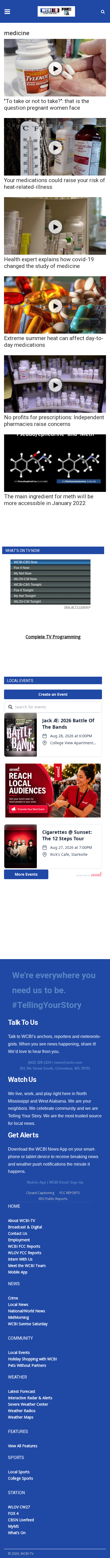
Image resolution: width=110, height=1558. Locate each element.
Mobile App (36, 1182)
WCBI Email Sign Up (66, 1182)
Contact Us (17, 1233)
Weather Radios (22, 1410)
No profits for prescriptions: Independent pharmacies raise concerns (54, 420)
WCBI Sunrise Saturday (28, 1323)
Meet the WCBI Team (27, 1265)
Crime (13, 1298)
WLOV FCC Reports (24, 1252)
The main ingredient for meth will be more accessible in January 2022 (48, 499)
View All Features (22, 1445)
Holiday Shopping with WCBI (32, 1358)
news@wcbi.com (68, 1062)
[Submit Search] (103, 12)
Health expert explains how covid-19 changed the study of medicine (49, 262)
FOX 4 (13, 1513)
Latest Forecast (21, 1391)
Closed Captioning (40, 1193)
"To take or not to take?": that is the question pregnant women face (46, 104)
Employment (19, 1239)
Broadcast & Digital (25, 1226)
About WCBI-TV (21, 1220)
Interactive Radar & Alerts (30, 1397)
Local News (18, 1304)
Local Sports (19, 1471)
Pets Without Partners (27, 1365)
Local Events (19, 1352)
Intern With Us (20, 1259)
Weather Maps (20, 1417)
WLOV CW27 (19, 1506)
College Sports (20, 1478)
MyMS (13, 1526)
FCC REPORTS (70, 1193)
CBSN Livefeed (21, 1519)
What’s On (17, 1532)
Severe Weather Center (28, 1404)
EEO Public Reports (53, 1198)
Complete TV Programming (53, 637)
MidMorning (18, 1317)
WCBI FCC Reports (24, 1246)
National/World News (26, 1310)
